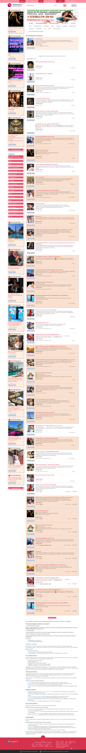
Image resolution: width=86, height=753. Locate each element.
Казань (52, 26)
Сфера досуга (73, 23)
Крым (37, 745)
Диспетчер (11, 187)
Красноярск (65, 26)
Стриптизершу (31, 726)
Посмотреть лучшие (52, 617)
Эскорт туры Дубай (31, 651)
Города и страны (72, 741)
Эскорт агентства (13, 171)
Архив (66, 742)
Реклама (53, 1)
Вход (67, 1)
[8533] (52, 15)
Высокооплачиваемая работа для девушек (36, 31)
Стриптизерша (12, 207)
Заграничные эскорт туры (33, 713)
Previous (24, 45)
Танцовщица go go (13, 210)
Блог (49, 1)
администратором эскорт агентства (46, 691)
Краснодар (58, 26)
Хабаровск (46, 746)
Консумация (11, 190)
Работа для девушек (32, 683)
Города (27, 1)
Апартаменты (12, 177)
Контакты (62, 742)
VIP (37, 1)
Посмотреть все (16, 149)
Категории (33, 1)
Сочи (45, 28)
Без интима (11, 180)
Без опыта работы (13, 184)
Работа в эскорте (31, 644)
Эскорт (40, 1)
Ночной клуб (12, 197)
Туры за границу (13, 213)
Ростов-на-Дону (38, 28)
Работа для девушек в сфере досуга (35, 696)
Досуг (45, 1)
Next (80, 45)
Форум (66, 741)
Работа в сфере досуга (32, 714)
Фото (75, 742)
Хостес (10, 216)
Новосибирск (31, 28)
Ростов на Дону (40, 746)
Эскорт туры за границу (60, 747)
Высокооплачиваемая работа (14, 157)
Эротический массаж (14, 167)
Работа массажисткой (37, 26)
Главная (28, 58)
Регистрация (73, 1)
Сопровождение (13, 203)
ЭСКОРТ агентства (65, 23)
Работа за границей (56, 28)
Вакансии (22, 1)
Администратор (12, 174)
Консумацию (30, 727)
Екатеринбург (46, 26)
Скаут (10, 200)
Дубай (49, 28)
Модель (10, 193)
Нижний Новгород (73, 26)
